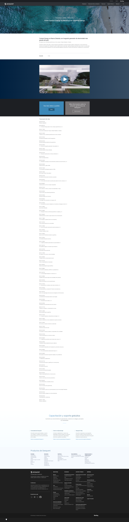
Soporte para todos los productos (81, 481)
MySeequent (66, 498)
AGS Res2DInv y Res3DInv (62, 459)
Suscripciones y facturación (80, 507)
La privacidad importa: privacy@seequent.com (38, 487)
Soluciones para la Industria (93, 3)
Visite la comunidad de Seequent (37, 439)
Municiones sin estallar (57, 507)
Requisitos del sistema (79, 489)
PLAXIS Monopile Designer (48, 460)
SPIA (58, 460)
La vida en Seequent (90, 486)
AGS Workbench (60, 458)
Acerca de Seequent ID (79, 492)
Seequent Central (88, 462)
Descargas (77, 488)
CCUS (54, 499)
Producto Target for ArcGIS (35, 459)
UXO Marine (60, 457)
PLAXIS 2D (46, 458)
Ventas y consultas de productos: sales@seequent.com (40, 486)
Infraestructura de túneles (57, 489)
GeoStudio (77, 480)
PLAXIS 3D (46, 459)
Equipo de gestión (90, 490)
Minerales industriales (56, 480)
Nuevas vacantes (90, 483)
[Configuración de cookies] (6, 519)
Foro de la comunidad (68, 485)
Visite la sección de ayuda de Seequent (83, 439)
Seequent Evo (87, 456)
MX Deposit (87, 459)
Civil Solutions (55, 486)
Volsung (32, 464)
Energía (64, 17)
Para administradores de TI (80, 505)
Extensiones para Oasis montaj (63, 456)
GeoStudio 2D (46, 463)
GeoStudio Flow (47, 465)
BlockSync (86, 457)
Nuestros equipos (90, 485)
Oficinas (88, 477)
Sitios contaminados (56, 508)
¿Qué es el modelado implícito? (69, 494)
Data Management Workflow (90, 463)
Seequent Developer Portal (68, 504)
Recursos (103, 3)
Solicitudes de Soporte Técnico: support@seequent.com (40, 485)
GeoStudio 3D (46, 464)
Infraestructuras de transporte (58, 488)
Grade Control (55, 478)
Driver (32, 463)
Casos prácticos (58, 17)
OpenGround (46, 455)
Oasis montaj (60, 455)
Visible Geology (66, 493)
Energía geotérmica (56, 494)
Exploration (55, 477)
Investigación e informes (68, 478)
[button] (52, 109)
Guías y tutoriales (78, 500)
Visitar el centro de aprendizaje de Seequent (61, 439)
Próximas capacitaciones (80, 501)
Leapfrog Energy (70, 17)
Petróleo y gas (55, 496)
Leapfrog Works (33, 456)
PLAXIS (45, 457)
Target (32, 458)
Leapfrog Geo (33, 455)
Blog (65, 477)
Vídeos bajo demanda (68, 480)
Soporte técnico (110, 3)
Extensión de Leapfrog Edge (76, 455)
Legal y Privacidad (90, 498)
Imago (32, 460)
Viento (54, 497)
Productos (84, 3)
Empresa (117, 3)
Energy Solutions (56, 493)
